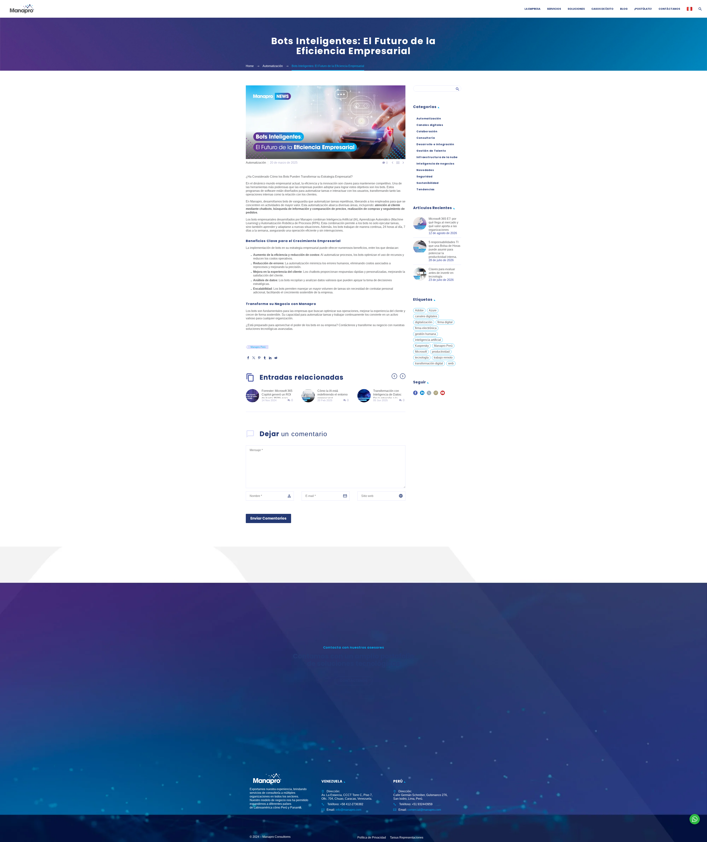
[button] (394, 376)
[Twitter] (253, 357)
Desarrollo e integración (435, 144)
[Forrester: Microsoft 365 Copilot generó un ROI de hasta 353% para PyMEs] (254, 396)
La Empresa (532, 9)
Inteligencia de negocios (435, 163)
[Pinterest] (259, 357)
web (451, 363)
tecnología (422, 357)
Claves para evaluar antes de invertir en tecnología (442, 273)
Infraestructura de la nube (437, 157)
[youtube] (442, 394)
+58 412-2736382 (351, 804)
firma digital (445, 322)
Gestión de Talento (431, 151)
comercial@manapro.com (424, 809)
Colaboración (426, 131)
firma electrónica (426, 328)
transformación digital (429, 363)
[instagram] (436, 394)
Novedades (425, 170)
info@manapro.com (348, 809)
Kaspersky (422, 345)
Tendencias (425, 189)
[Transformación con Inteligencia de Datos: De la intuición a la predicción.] (365, 396)
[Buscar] (699, 9)
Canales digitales (429, 125)
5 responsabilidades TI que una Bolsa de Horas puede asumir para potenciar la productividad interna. (444, 249)
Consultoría (425, 138)
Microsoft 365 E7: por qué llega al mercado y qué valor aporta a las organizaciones (443, 224)
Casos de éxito (602, 9)
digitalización (423, 322)
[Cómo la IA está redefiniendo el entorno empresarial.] (309, 396)
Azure (433, 310)
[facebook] (415, 394)
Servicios (554, 9)
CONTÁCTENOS (353, 680)
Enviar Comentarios (268, 518)
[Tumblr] (264, 357)
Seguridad (424, 176)
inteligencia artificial (428, 339)
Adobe (419, 310)
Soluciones (576, 9)
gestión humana (425, 334)
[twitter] (429, 394)
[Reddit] (275, 357)
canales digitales (426, 316)
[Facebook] (248, 357)
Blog (624, 9)
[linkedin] (422, 394)
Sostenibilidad (427, 183)
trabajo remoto (443, 357)
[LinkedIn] (270, 357)
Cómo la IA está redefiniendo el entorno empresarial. (332, 394)
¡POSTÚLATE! (643, 9)
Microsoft (421, 351)
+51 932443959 (422, 804)
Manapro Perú (258, 347)
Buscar (457, 88)
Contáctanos (669, 9)
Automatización (256, 162)
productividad (441, 351)
